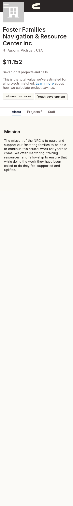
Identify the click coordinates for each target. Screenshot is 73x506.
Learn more (45, 83)
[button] (6, 6)
